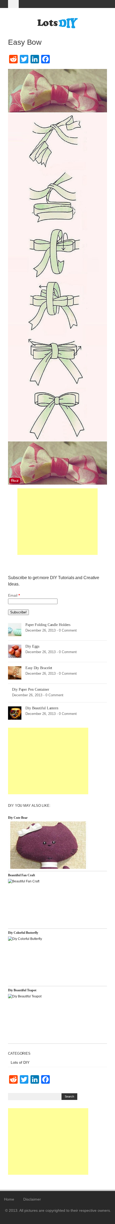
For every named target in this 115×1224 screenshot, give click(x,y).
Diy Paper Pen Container (30, 689)
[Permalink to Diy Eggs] (14, 651)
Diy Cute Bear (18, 818)
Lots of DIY (20, 1062)
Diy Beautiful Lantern (41, 708)
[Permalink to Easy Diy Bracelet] (14, 672)
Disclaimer (32, 1199)
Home (9, 1199)
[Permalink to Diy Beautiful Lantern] (14, 713)
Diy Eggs (32, 646)
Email (14, 595)
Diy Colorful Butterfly (23, 933)
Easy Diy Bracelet (38, 668)
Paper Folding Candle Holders (47, 625)
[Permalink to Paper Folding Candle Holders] (14, 629)
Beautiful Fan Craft (21, 875)
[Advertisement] (57, 521)
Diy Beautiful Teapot (22, 990)
